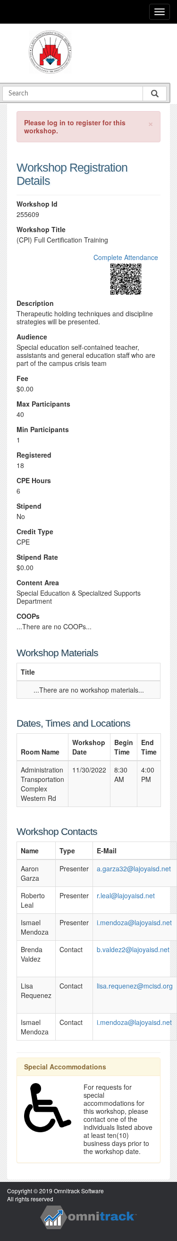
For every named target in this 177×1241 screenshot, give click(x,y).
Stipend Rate (37, 557)
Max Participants (43, 404)
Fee (22, 378)
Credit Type (35, 532)
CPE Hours (34, 481)
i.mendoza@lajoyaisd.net (134, 922)
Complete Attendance (125, 257)
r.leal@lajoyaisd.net (126, 895)
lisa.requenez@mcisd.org (135, 985)
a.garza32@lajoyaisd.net (134, 868)
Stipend (29, 506)
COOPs (28, 616)
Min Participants (43, 429)
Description (35, 303)
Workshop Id (37, 204)
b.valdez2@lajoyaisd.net (133, 949)
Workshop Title (41, 230)
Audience (32, 337)
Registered (34, 455)
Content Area (38, 583)
